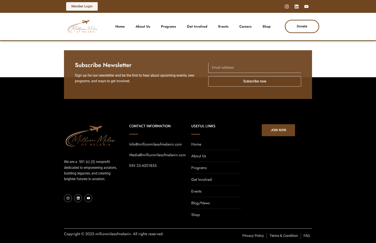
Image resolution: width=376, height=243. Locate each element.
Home (120, 26)
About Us (143, 26)
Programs (168, 26)
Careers (245, 26)
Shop (266, 26)
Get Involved (197, 26)
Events (223, 26)
